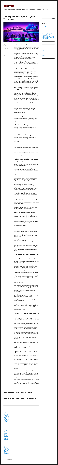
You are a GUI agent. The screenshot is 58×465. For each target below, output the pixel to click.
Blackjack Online (32, 9)
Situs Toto (43, 50)
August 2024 (6, 431)
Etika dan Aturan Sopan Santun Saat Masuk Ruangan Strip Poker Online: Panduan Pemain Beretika (48, 29)
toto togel (43, 55)
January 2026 (6, 415)
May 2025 (5, 423)
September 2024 (6, 430)
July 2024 (5, 432)
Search (43, 17)
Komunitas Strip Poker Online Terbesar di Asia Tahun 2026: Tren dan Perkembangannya (48, 34)
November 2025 (6, 417)
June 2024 (5, 433)
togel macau (7, 53)
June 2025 (5, 422)
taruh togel (5, 52)
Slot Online (5, 452)
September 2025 (6, 419)
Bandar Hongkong (11, 9)
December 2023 (6, 439)
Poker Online (38, 9)
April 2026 (5, 412)
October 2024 (6, 429)
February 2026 (6, 414)
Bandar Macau (18, 9)
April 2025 (5, 424)
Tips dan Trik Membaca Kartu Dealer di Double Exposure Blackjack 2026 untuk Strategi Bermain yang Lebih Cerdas (48, 26)
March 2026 (6, 413)
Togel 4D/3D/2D (45, 9)
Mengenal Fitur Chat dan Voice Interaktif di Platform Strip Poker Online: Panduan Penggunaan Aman (48, 37)
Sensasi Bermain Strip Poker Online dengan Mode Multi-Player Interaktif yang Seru (48, 32)
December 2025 (6, 416)
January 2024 (6, 438)
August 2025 (6, 420)
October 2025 (6, 418)
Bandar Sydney (25, 9)
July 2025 (5, 421)
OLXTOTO (10, 459)
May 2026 (5, 411)
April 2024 (5, 435)
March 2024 (6, 436)
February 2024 (6, 437)
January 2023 (6, 440)
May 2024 (5, 434)
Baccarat (5, 9)
